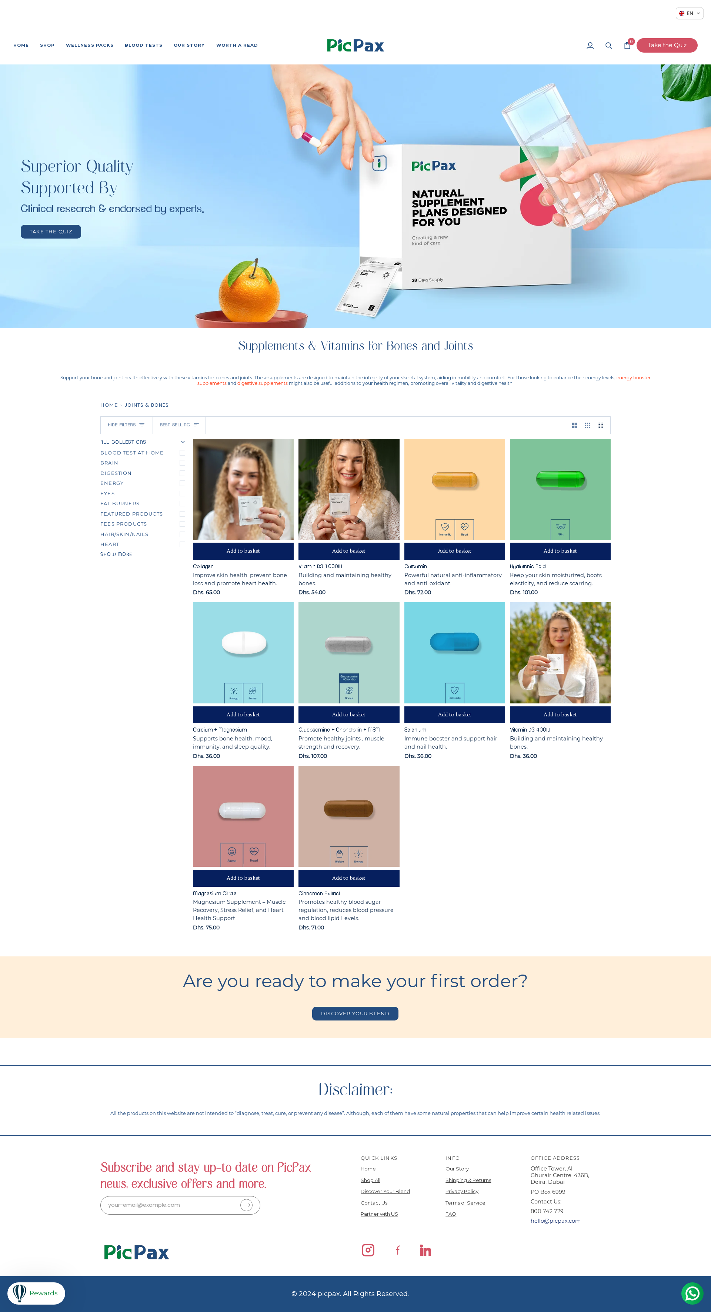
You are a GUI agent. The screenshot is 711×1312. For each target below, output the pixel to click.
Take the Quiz (667, 45)
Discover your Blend (355, 1013)
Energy (112, 483)
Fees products (123, 524)
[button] (47, 45)
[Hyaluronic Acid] (560, 489)
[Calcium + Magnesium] (243, 652)
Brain (109, 463)
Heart (109, 544)
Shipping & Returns (468, 1180)
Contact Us (374, 1203)
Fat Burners (120, 503)
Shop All (370, 1180)
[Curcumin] (454, 489)
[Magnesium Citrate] (243, 816)
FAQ (450, 1214)
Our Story (457, 1169)
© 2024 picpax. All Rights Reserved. (350, 1294)
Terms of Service (465, 1203)
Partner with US (379, 1214)
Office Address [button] (555, 1158)
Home (109, 405)
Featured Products (131, 514)
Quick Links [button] (379, 1158)
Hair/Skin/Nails (124, 534)
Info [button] (452, 1158)
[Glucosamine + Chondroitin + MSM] (348, 652)
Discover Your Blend (385, 1191)
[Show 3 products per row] (587, 425)
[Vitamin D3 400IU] (560, 652)
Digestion (116, 473)
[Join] (246, 1205)
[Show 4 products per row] (602, 425)
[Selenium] (454, 652)
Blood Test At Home (132, 453)
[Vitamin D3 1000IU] (348, 489)
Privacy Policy (461, 1191)
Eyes (107, 493)
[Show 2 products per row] (574, 425)
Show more (116, 554)
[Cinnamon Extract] (348, 816)
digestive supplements (262, 383)
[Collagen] (243, 489)
